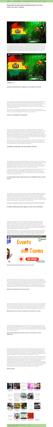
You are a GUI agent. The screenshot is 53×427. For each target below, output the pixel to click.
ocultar (13, 82)
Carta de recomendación (17, 1)
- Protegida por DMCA (14, 425)
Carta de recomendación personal (28, 1)
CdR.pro (8, 1)
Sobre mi (40, 1)
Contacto (44, 1)
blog (36, 1)
